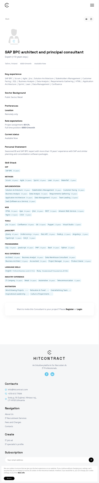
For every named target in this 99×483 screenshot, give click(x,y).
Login (79, 309)
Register (70, 309)
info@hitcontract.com (18, 389)
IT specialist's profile (14, 444)
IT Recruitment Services (15, 418)
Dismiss (9, 478)
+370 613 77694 (15, 393)
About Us (9, 414)
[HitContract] (7, 5)
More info (21, 473)
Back (7, 19)
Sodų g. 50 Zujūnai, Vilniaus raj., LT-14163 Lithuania (22, 399)
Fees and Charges (13, 422)
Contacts (9, 426)
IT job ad (9, 440)
